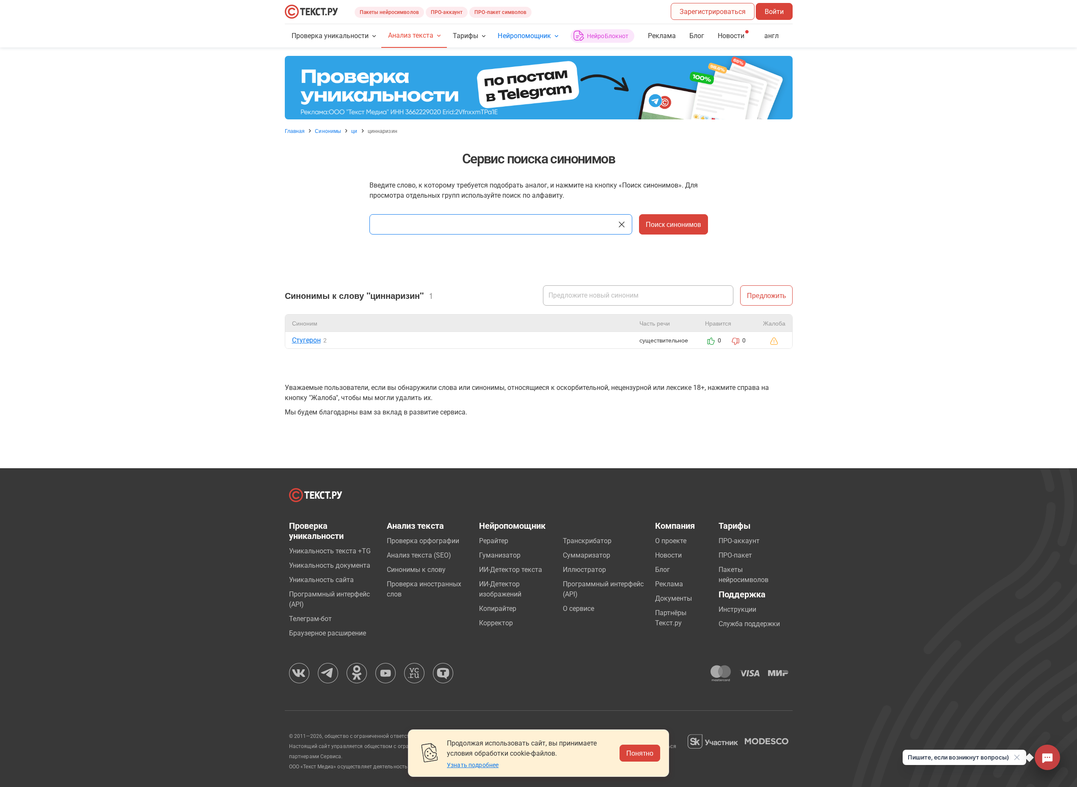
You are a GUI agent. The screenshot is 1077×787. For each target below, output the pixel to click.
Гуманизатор (500, 555)
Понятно (639, 753)
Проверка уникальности (330, 36)
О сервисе (578, 609)
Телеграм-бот (310, 619)
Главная (295, 131)
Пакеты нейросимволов (389, 12)
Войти (774, 12)
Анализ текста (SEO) (419, 555)
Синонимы (328, 131)
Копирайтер (497, 609)
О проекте (670, 541)
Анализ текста (410, 35)
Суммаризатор (586, 555)
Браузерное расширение (327, 633)
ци (354, 131)
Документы (673, 598)
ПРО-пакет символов (500, 12)
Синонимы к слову (416, 570)
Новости (668, 555)
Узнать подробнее (473, 765)
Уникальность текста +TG (330, 551)
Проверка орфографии (423, 541)
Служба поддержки (749, 624)
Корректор (496, 623)
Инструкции (737, 609)
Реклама (662, 36)
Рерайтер (493, 541)
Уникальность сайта (321, 580)
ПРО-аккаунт (447, 12)
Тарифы (465, 36)
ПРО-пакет (735, 555)
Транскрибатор (587, 541)
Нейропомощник (524, 36)
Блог (696, 36)
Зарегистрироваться (713, 12)
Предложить (766, 295)
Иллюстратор (584, 570)
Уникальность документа (329, 565)
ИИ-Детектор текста (510, 570)
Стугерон (306, 340)
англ (771, 36)
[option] (539, 87)
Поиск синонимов (673, 224)
